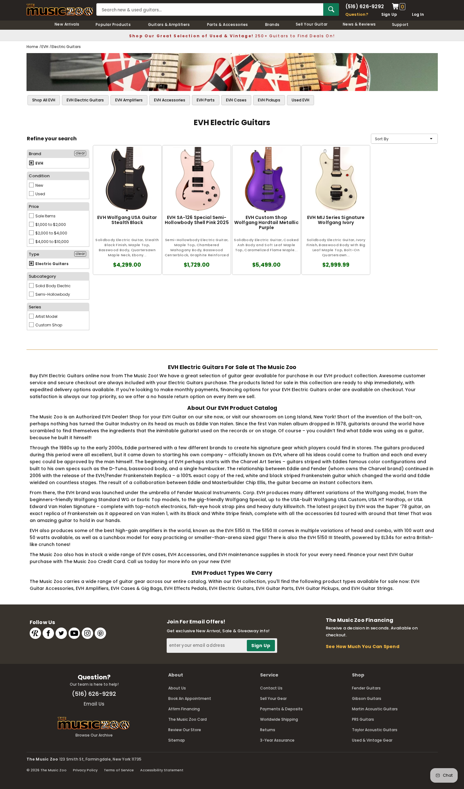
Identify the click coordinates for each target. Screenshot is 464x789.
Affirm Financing (184, 709)
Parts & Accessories (227, 24)
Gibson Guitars (366, 698)
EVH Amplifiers (129, 100)
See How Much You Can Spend (362, 646)
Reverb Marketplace (35, 633)
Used (39, 194)
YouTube (74, 633)
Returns (267, 729)
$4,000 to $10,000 (51, 241)
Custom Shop (48, 325)
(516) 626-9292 (364, 6)
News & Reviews (359, 24)
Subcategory (42, 276)
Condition (39, 176)
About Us (177, 688)
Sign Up (389, 14)
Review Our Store (184, 729)
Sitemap (176, 740)
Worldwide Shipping (279, 719)
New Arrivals (67, 24)
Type (34, 254)
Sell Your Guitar (312, 24)
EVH (38, 163)
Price (34, 206)
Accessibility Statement (161, 770)
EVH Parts (206, 100)
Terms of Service (119, 770)
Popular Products (113, 24)
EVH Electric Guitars (85, 100)
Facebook (48, 633)
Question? (356, 14)
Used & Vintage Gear (372, 740)
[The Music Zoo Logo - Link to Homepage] (60, 9)
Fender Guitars (366, 688)
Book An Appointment (189, 698)
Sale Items (45, 216)
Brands (272, 24)
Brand (35, 154)
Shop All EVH (43, 100)
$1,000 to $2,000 (50, 224)
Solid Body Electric (52, 285)
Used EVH (300, 100)
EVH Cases (236, 100)
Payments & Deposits (281, 709)
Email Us (94, 704)
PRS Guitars (363, 719)
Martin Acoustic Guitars (375, 709)
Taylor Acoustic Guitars (374, 729)
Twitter (61, 633)
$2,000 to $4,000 (50, 233)
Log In (418, 14)
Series (35, 307)
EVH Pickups (269, 100)
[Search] (331, 9)
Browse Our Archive (94, 735)
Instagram (87, 633)
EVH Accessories (169, 100)
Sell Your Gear (273, 698)
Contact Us (271, 688)
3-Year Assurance (277, 740)
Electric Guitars (51, 263)
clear (80, 153)
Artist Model (45, 316)
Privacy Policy (85, 770)
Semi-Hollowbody (52, 294)
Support (400, 24)
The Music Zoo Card (187, 719)
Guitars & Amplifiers (169, 24)
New (38, 185)
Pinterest (100, 633)
